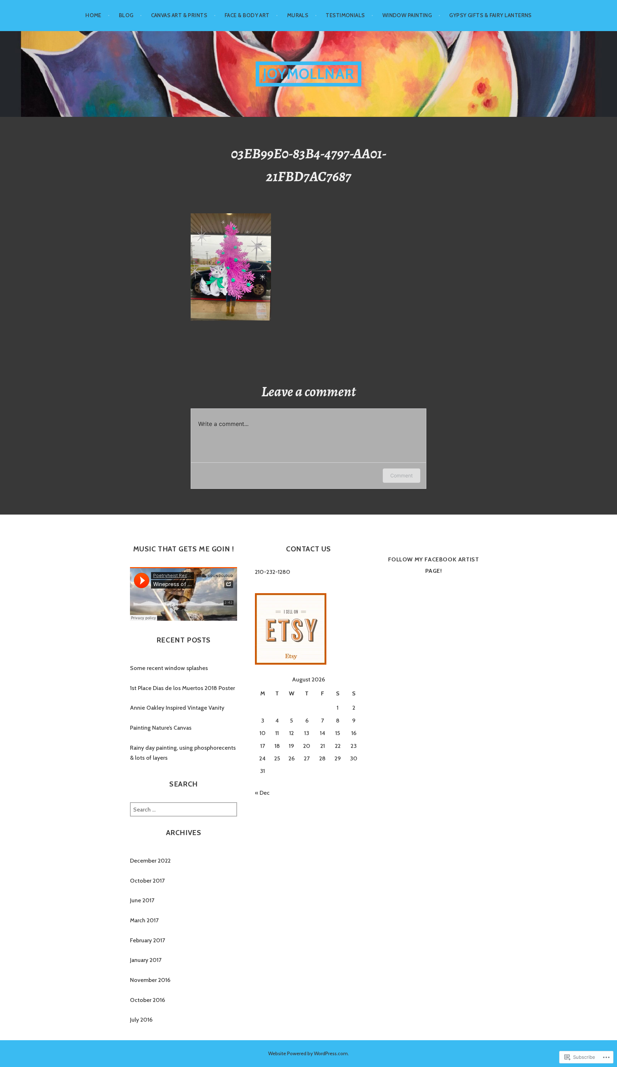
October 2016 (147, 1000)
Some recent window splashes (169, 668)
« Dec (262, 792)
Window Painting (407, 15)
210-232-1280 (272, 572)
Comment (401, 475)
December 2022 (150, 860)
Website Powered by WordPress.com (308, 1053)
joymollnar (308, 74)
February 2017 (147, 940)
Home (93, 15)
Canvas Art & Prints (179, 15)
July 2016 (141, 1019)
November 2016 (150, 980)
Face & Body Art (247, 15)
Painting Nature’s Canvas (160, 727)
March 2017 (144, 920)
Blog (126, 15)
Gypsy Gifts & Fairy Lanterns (490, 15)
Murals (297, 15)
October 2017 (147, 880)
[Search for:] (183, 809)
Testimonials (345, 15)
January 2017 (145, 960)
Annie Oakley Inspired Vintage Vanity (177, 707)
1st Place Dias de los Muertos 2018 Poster (182, 688)
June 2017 (142, 900)
